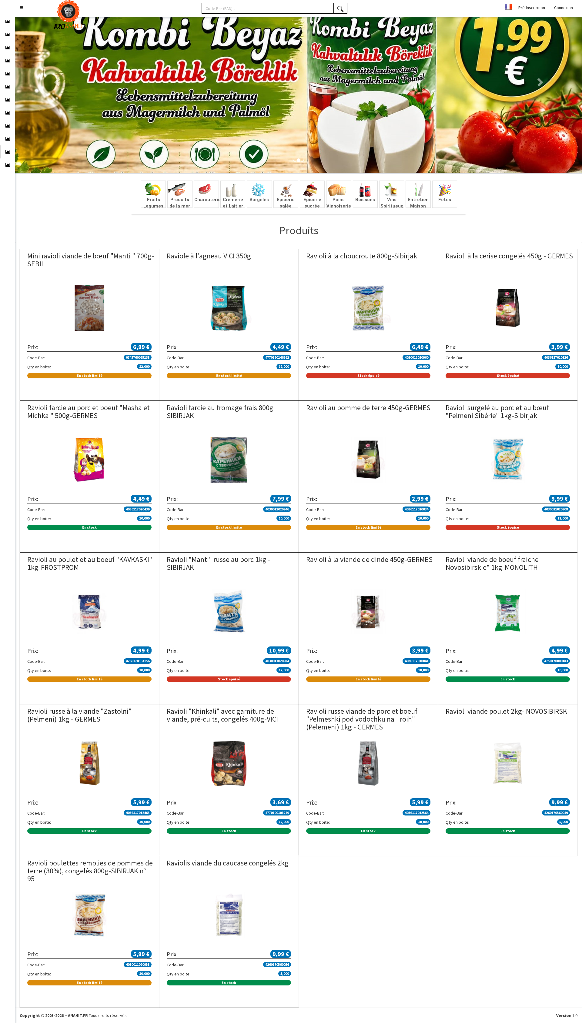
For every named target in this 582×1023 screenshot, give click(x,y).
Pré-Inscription (531, 7)
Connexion (563, 7)
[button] (21, 7)
